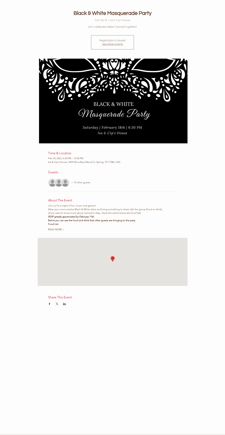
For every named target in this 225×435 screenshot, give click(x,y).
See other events (112, 44)
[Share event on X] (57, 304)
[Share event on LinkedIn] (64, 304)
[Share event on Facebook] (49, 304)
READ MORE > (56, 229)
